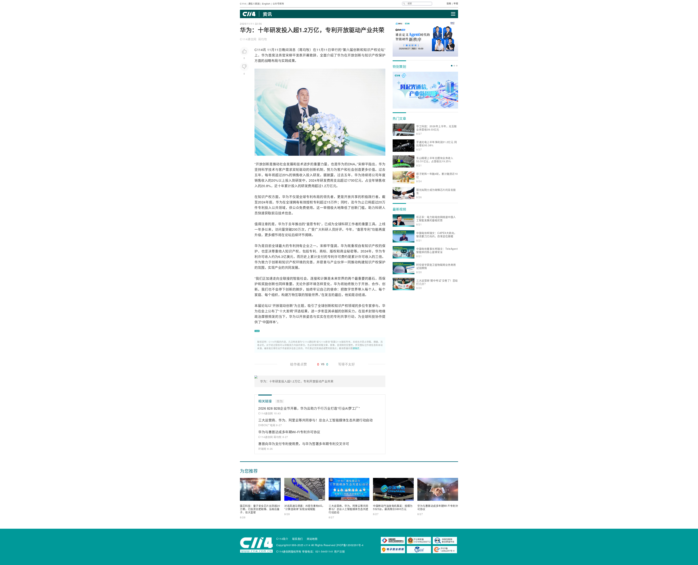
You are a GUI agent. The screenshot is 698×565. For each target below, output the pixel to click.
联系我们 (297, 538)
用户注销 (339, 551)
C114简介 (282, 538)
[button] (451, 65)
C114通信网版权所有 (288, 551)
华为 (264, 55)
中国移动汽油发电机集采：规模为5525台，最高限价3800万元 (393, 507)
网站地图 (312, 538)
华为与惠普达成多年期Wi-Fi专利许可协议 (289, 431)
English (266, 3)
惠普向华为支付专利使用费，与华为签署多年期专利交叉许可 (303, 443)
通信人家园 (254, 3)
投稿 (449, 3)
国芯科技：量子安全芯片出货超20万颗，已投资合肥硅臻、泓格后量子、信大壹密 (260, 509)
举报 (456, 3)
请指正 (356, 348)
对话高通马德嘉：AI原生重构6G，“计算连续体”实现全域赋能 (304, 507)
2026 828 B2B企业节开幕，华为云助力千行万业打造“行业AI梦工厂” (309, 408)
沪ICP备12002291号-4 (350, 545)
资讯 (267, 14)
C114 (243, 3)
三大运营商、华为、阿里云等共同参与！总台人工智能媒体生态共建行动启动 (315, 420)
